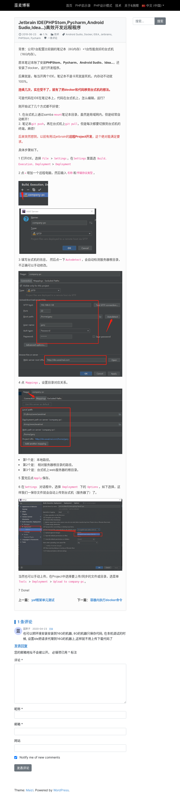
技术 (118, 5)
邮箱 (18, 724)
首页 (69, 5)
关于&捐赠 (131, 5)
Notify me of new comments (40, 757)
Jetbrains (106, 34)
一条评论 (52, 38)
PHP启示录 (83, 5)
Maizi (29, 790)
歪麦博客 (22, 5)
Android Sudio (74, 34)
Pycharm (36, 38)
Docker (88, 34)
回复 (51, 629)
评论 (18, 660)
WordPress (61, 790)
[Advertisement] (149, 97)
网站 (17, 740)
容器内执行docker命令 (106, 600)
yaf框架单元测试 (42, 600)
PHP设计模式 (103, 5)
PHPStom (23, 38)
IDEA (96, 34)
